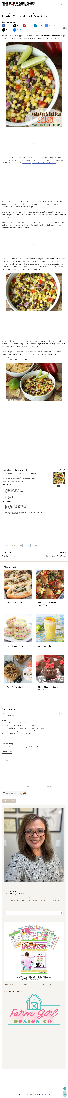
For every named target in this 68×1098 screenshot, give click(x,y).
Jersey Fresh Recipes (26, 13)
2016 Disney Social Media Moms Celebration (39, 163)
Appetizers (5, 13)
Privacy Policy (46, 1094)
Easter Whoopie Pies (15, 646)
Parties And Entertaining (42, 13)
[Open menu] (61, 4)
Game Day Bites (14, 13)
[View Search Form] (65, 4)
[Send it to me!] (34, 951)
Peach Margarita (44, 646)
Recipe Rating (7, 751)
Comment (7, 760)
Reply (63, 714)
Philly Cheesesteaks (14, 602)
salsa (20, 545)
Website (50, 786)
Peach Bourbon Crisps (15, 687)
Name (5, 786)
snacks (26, 545)
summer (34, 545)
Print (58, 485)
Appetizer (6, 545)
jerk (4, 713)
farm (14, 545)
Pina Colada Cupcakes (10, 554)
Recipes (53, 13)
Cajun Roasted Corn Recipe (56, 554)
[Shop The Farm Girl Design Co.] (34, 1009)
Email (27, 786)
